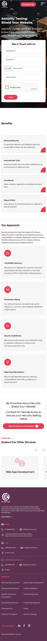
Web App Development (10, 583)
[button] (44, 450)
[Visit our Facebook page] (24, 625)
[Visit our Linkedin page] (19, 625)
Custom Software (30, 588)
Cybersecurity (7, 608)
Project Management (32, 603)
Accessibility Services (9, 603)
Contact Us (28, 4)
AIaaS (26, 608)
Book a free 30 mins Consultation (21, 426)
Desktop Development (10, 588)
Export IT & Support (9, 614)
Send (11, 97)
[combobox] (8, 68)
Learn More (5, 517)
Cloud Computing (31, 594)
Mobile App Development (33, 583)
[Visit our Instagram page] (29, 625)
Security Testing (30, 614)
